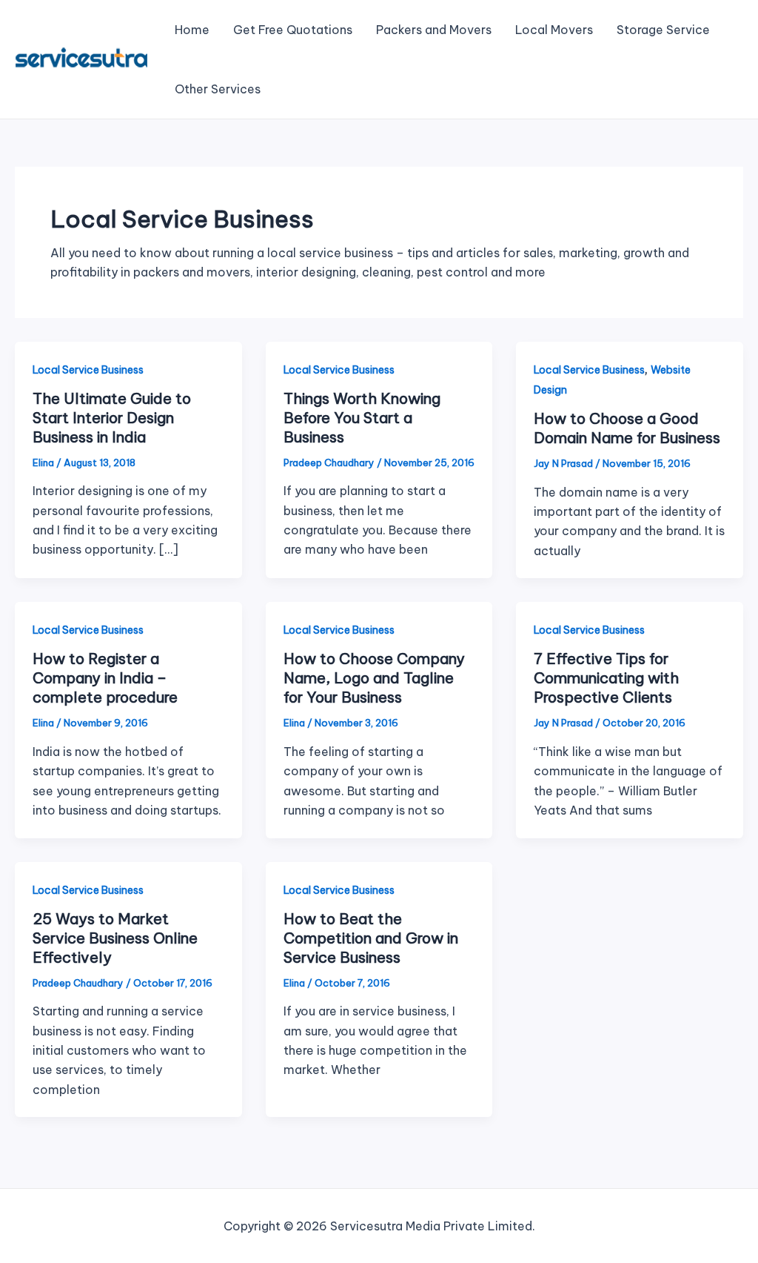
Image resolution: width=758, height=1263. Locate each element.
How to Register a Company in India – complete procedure (105, 677)
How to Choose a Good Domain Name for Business (627, 428)
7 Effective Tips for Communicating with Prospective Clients (606, 677)
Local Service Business (88, 370)
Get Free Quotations (292, 29)
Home (192, 29)
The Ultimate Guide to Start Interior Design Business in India (112, 417)
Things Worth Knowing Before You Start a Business (362, 417)
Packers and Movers (434, 29)
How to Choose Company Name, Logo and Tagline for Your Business (374, 677)
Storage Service (663, 29)
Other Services (218, 89)
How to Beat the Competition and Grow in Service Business (371, 938)
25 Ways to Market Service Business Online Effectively (115, 938)
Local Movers (554, 29)
